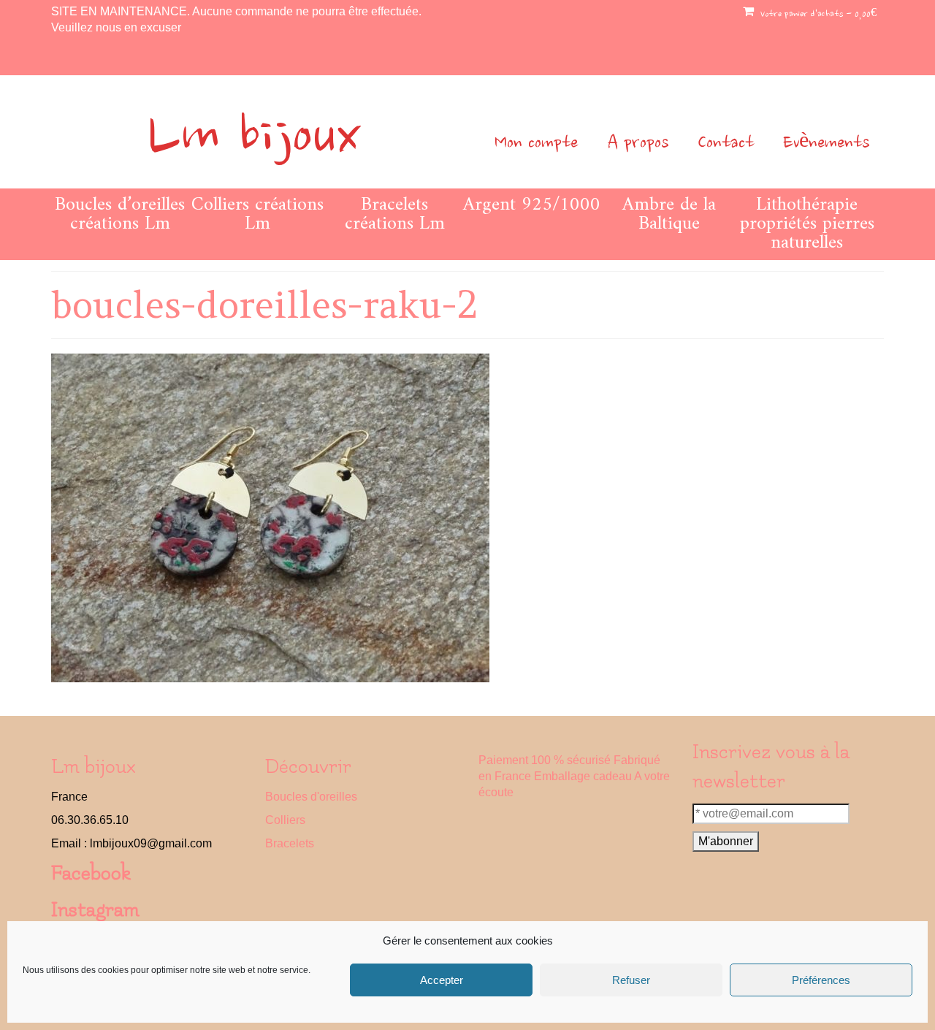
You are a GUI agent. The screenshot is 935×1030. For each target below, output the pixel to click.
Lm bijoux (254, 139)
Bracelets (289, 843)
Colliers (285, 820)
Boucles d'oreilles (311, 796)
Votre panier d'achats (817, 14)
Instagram (95, 910)
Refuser (631, 980)
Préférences (821, 980)
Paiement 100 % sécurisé (544, 760)
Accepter (441, 980)
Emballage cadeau (583, 776)
